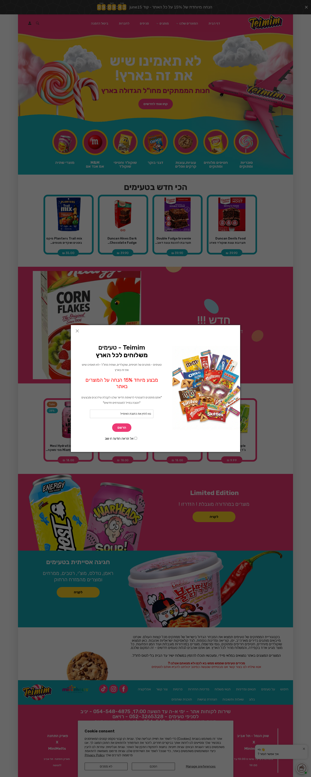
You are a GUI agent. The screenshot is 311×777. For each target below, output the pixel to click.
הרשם (121, 427)
